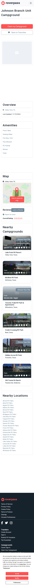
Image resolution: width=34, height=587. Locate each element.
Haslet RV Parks (8, 437)
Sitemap (4, 514)
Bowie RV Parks (8, 410)
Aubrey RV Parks (8, 407)
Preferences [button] (6, 568)
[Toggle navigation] (31, 3)
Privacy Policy (6, 507)
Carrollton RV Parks (9, 417)
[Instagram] (11, 523)
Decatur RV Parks (8, 421)
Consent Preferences (8, 517)
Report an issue (10, 214)
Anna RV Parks (7, 403)
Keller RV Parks (8, 439)
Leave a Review (18, 210)
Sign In (3, 535)
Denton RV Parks (8, 423)
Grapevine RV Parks (9, 435)
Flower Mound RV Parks (11, 426)
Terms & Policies (6, 512)
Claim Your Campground (9, 550)
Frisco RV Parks (8, 428)
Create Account (6, 532)
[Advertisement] (17, 84)
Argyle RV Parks (8, 405)
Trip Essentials (6, 540)
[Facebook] (3, 523)
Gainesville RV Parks (10, 430)
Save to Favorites (18, 32)
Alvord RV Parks (8, 401)
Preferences (17, 582)
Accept (17, 573)
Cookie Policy (5, 509)
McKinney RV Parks (9, 450)
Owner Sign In (5, 547)
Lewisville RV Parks (9, 444)
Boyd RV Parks (8, 412)
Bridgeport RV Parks (9, 414)
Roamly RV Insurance (8, 537)
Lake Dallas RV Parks (10, 441)
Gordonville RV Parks (10, 432)
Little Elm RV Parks (9, 446)
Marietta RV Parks (9, 448)
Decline (17, 578)
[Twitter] (7, 523)
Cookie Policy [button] (22, 564)
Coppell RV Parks (8, 419)
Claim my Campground (17, 26)
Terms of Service (6, 504)
